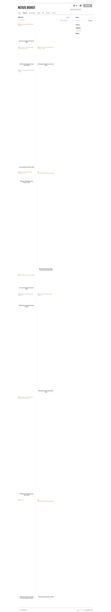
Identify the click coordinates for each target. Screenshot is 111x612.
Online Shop (32, 13)
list (73, 17)
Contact (48, 13)
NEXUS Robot (26, 7)
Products (25, 13)
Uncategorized (79, 30)
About (38, 13)
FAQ (43, 13)
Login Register (89, 1)
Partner (54, 13)
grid (70, 17)
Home (19, 13)
